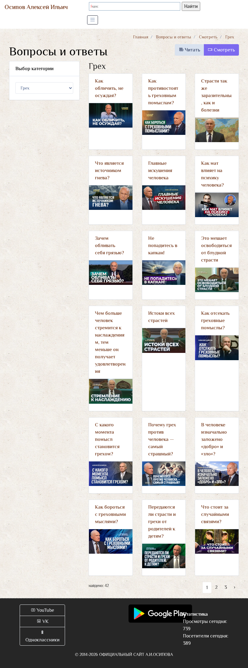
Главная (140, 36)
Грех (229, 36)
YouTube (44, 610)
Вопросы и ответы (173, 36)
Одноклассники (42, 640)
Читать (192, 50)
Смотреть (208, 36)
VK (45, 621)
